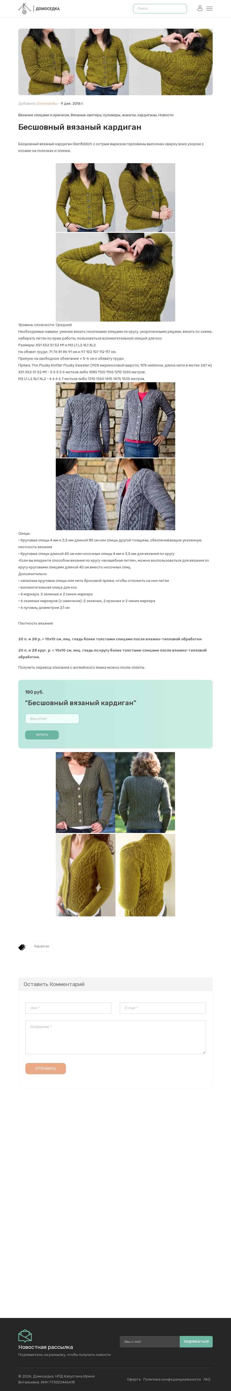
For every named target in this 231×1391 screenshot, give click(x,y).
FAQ (207, 1379)
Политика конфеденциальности (172, 1379)
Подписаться (196, 1342)
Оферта (134, 1379)
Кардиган (41, 946)
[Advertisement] (115, 1249)
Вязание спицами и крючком (43, 115)
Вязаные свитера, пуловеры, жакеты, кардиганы (114, 115)
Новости (166, 115)
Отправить (45, 1068)
